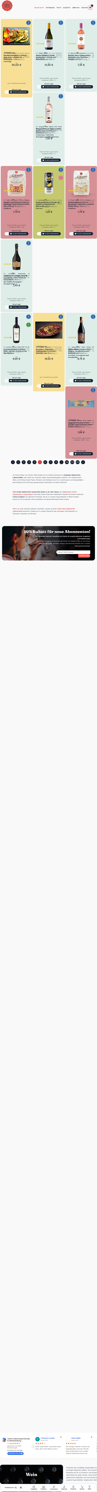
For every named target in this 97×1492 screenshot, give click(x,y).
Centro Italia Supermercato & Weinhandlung (18, 1440)
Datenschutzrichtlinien (82, 546)
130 (77, 462)
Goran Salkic (76, 1438)
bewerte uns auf (15, 1453)
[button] (93, 1487)
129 (72, 462)
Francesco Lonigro (48, 1438)
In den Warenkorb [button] (19, 92)
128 (67, 462)
